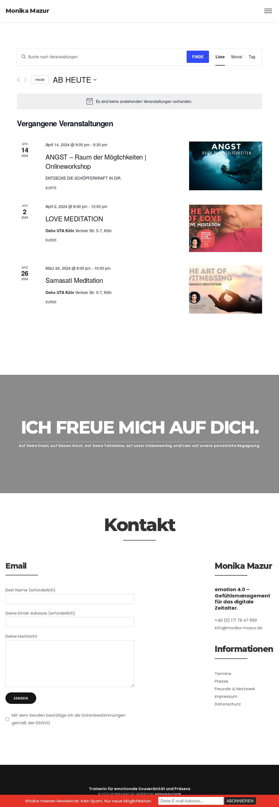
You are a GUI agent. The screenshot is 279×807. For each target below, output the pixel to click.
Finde (198, 56)
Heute (39, 79)
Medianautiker (168, 794)
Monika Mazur (27, 10)
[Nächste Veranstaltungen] (25, 79)
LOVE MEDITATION (74, 218)
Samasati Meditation (74, 280)
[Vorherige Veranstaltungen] (18, 79)
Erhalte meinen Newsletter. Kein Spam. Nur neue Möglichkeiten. (88, 801)
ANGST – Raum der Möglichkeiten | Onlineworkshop (96, 161)
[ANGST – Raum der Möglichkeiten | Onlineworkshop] (225, 166)
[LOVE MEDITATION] (225, 227)
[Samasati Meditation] (225, 289)
